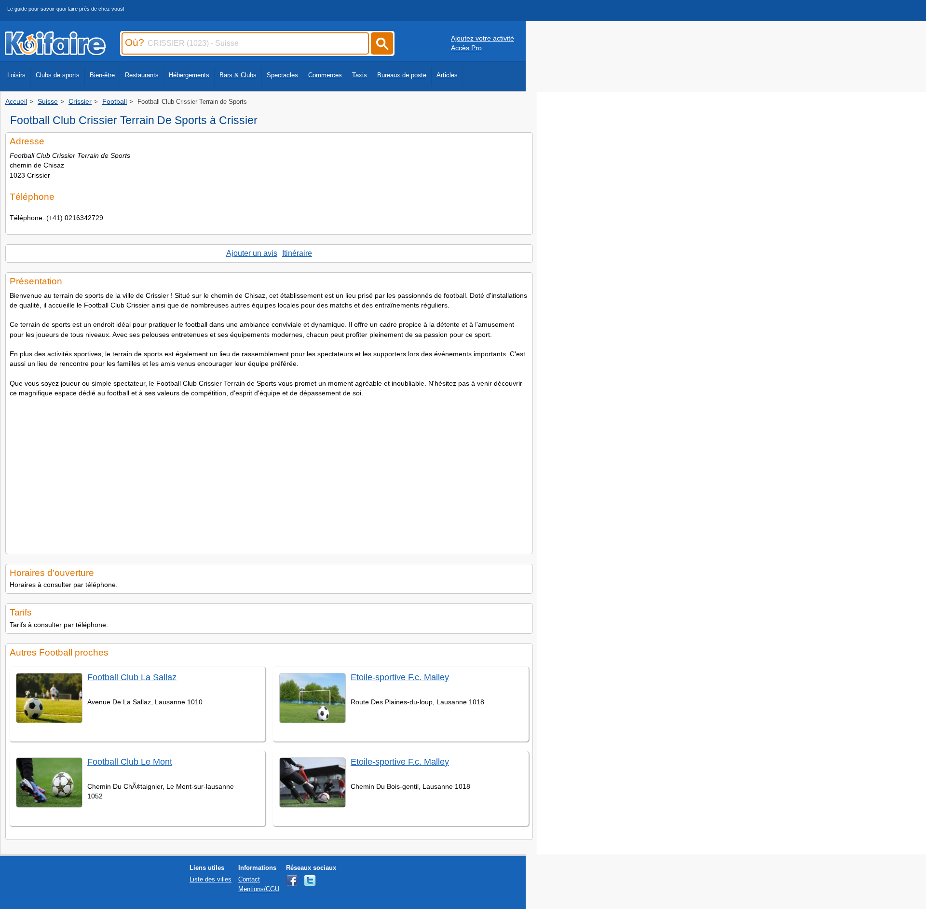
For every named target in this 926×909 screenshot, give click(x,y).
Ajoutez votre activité (482, 38)
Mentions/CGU (258, 889)
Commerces (325, 75)
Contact (249, 879)
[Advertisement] (269, 472)
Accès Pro (466, 48)
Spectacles (282, 75)
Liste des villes (211, 879)
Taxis (359, 75)
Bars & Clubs (238, 75)
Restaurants (142, 75)
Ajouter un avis (251, 253)
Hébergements (189, 75)
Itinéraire (297, 253)
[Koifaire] (55, 52)
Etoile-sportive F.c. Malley (400, 677)
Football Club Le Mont (129, 762)
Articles (447, 75)
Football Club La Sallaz (132, 677)
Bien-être (102, 75)
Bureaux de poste (401, 75)
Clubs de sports (58, 75)
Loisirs (16, 75)
